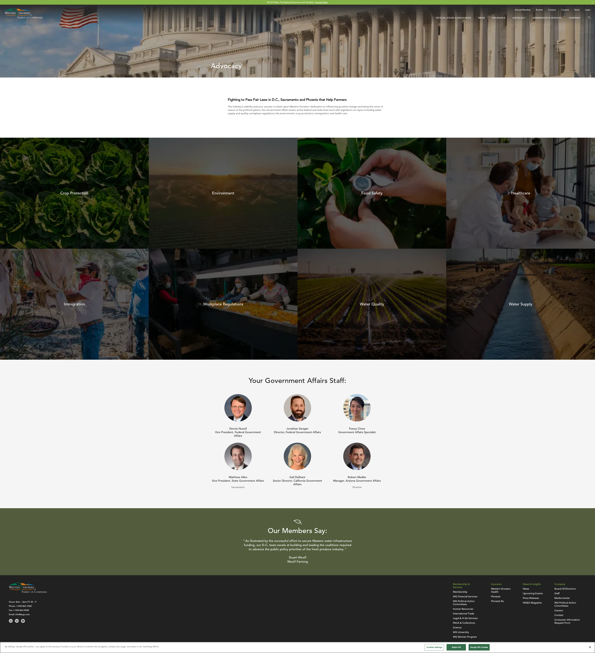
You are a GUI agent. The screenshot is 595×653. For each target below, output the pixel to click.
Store (577, 9)
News (481, 17)
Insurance (499, 17)
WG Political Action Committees (464, 603)
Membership (460, 591)
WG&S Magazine (532, 602)
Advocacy (519, 17)
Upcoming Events (533, 593)
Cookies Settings (434, 647)
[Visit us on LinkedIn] (17, 622)
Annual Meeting (523, 9)
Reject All (456, 647)
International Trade (463, 613)
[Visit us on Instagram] (11, 622)
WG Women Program (465, 636)
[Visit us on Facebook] (23, 622)
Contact (552, 9)
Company (575, 17)
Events (539, 9)
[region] (297, 647)
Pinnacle (495, 596)
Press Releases (531, 598)
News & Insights (532, 584)
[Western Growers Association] (24, 17)
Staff (557, 593)
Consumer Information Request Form (567, 621)
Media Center (562, 598)
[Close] (590, 647)
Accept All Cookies (479, 647)
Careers (565, 9)
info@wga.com (22, 614)
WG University (461, 632)
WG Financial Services (465, 596)
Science (457, 627)
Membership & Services (547, 17)
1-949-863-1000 (24, 606)
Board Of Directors (565, 588)
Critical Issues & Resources (453, 17)
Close (592, 2)
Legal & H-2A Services (465, 618)
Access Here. (321, 2)
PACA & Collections (464, 622)
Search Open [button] (589, 17)
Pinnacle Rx (497, 601)
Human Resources (463, 609)
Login (587, 9)
